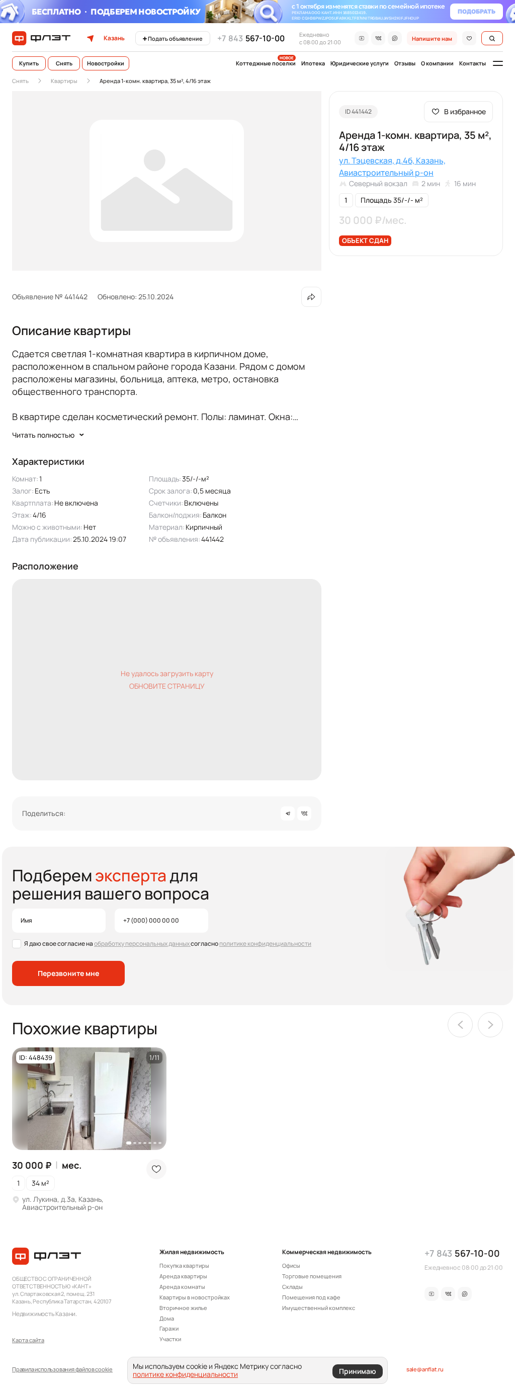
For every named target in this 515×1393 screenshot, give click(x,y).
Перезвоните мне (68, 973)
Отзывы (404, 63)
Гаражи (169, 1328)
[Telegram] (288, 813)
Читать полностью (43, 435)
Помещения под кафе (311, 1297)
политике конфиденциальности (265, 943)
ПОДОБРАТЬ (476, 11)
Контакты (472, 63)
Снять (64, 63)
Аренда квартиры (183, 1276)
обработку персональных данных (142, 943)
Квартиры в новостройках (194, 1297)
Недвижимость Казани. (44, 1313)
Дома (166, 1318)
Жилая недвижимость (191, 1252)
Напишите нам (432, 38)
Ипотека (313, 63)
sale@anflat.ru (425, 1369)
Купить (29, 63)
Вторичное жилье (183, 1308)
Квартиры (64, 80)
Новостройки (105, 63)
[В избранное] (469, 38)
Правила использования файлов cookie (62, 1369)
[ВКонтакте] (304, 813)
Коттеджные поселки (266, 63)
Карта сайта (28, 1340)
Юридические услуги (359, 63)
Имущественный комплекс (318, 1308)
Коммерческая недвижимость (327, 1252)
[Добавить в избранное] (156, 1169)
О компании (437, 63)
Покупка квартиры (184, 1265)
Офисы (291, 1265)
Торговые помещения (311, 1276)
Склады (292, 1286)
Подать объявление (175, 38)
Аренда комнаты (182, 1286)
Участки (170, 1339)
